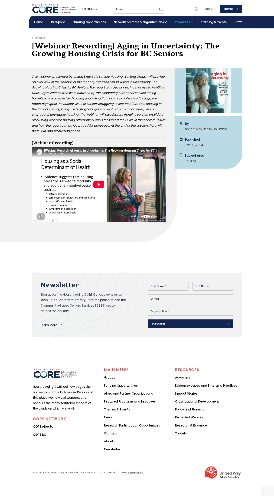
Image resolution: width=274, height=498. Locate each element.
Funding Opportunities (89, 22)
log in (209, 9)
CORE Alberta (43, 426)
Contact (110, 433)
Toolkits (181, 433)
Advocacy (183, 377)
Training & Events (214, 22)
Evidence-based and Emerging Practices (206, 385)
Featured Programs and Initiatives (130, 401)
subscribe (158, 323)
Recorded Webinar (189, 417)
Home (38, 22)
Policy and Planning (190, 409)
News (238, 22)
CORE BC (39, 435)
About (108, 441)
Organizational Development (197, 401)
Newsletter (112, 449)
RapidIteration (135, 472)
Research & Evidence (191, 425)
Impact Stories (186, 393)
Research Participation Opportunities (132, 425)
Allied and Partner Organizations (128, 393)
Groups (109, 377)
